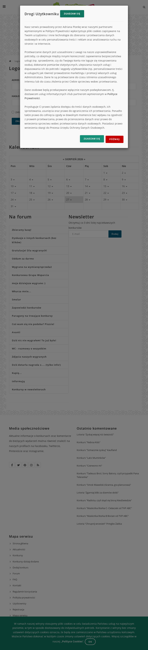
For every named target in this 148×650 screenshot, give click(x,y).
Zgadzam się (72, 13)
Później (114, 139)
